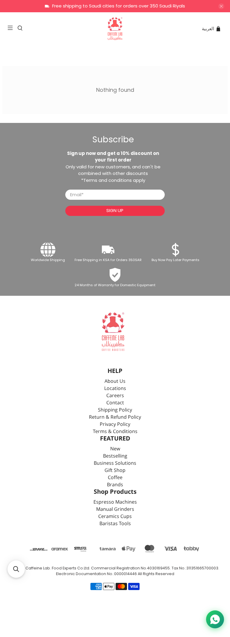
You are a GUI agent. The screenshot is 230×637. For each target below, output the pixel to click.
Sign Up (114, 210)
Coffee (115, 477)
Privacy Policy (115, 424)
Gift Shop (115, 470)
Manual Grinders (115, 509)
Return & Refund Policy (115, 417)
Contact (115, 403)
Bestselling (115, 456)
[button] (16, 569)
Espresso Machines (115, 502)
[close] (221, 6)
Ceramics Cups (115, 516)
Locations (115, 388)
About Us (115, 381)
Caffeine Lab (37, 568)
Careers (115, 396)
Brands (115, 485)
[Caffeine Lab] (115, 29)
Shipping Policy (115, 410)
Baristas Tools (115, 524)
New (115, 449)
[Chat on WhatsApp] (215, 619)
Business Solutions (115, 463)
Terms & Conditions (115, 431)
